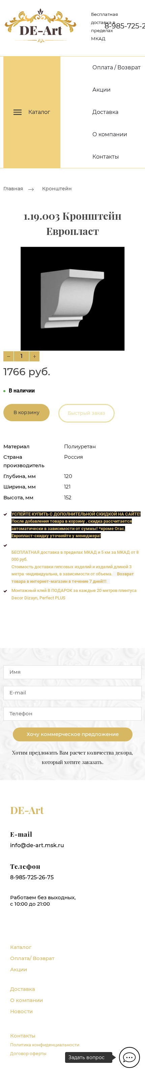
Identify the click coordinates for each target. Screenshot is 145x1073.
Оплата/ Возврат (32, 958)
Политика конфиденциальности (44, 1044)
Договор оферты (28, 1053)
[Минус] (8, 356)
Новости (21, 1011)
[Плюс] (34, 356)
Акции (101, 90)
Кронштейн (57, 189)
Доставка (105, 112)
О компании (109, 134)
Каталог (20, 947)
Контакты (105, 156)
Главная (13, 189)
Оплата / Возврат (116, 67)
